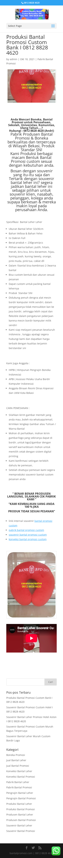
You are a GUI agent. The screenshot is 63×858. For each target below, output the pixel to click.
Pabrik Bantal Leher (17, 782)
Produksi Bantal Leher (19, 803)
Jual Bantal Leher (16, 760)
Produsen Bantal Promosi (21, 820)
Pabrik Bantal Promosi (19, 787)
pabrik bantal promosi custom (26, 530)
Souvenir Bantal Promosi (20, 831)
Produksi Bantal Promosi (20, 809)
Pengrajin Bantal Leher (19, 793)
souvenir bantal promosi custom (28, 534)
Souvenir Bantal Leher (19, 825)
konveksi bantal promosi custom (28, 539)
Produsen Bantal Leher (19, 814)
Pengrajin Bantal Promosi (21, 798)
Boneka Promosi (15, 755)
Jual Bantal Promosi (17, 765)
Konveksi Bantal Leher (19, 771)
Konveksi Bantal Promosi (20, 776)
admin (13, 59)
